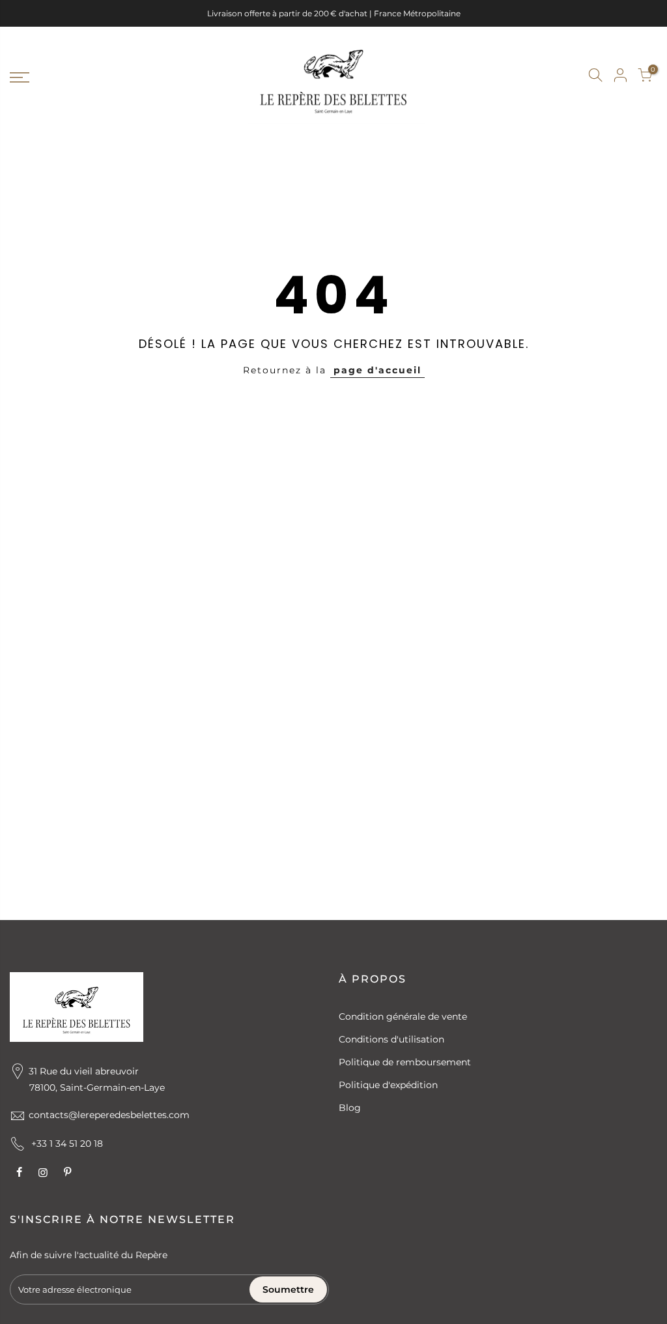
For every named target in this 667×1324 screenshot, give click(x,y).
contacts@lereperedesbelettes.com (109, 1115)
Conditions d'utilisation (391, 1039)
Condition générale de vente (403, 1016)
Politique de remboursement (405, 1062)
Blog (350, 1108)
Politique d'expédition (388, 1085)
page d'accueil (377, 370)
